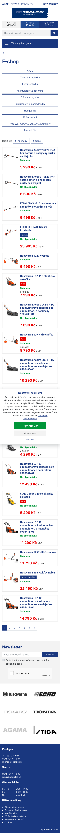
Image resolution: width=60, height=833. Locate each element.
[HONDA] (45, 712)
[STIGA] (45, 730)
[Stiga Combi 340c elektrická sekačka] (11, 499)
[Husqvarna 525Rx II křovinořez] (11, 557)
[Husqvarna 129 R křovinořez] (11, 340)
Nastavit (30, 439)
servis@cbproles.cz (11, 777)
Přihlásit (49, 654)
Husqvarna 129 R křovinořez (36, 334)
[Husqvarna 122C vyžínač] (11, 261)
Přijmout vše (30, 426)
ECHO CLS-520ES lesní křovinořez (33, 228)
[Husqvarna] (15, 694)
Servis (15, 4)
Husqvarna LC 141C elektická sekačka (37, 277)
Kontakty (27, 4)
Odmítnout (30, 433)
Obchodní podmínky (14, 807)
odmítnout (42, 415)
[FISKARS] (15, 712)
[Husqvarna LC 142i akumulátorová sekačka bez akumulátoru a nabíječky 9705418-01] (11, 527)
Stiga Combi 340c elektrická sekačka (36, 495)
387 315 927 (50, 4)
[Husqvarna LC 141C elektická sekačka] (11, 281)
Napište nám (11, 813)
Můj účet (11, 24)
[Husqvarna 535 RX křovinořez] (11, 578)
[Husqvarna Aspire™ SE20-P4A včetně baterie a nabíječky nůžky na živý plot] (11, 182)
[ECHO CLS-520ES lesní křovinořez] (11, 232)
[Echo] (45, 694)
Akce (5, 4)
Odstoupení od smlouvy (16, 810)
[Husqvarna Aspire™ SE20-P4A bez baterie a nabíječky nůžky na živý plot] (11, 155)
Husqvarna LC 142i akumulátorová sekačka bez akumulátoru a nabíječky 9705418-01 (36, 526)
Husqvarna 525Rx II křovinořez (38, 552)
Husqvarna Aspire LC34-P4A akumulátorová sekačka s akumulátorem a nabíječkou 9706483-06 (37, 364)
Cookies (8, 822)
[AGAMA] (15, 730)
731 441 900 (14, 774)
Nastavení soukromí (14, 819)
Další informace (30, 418)
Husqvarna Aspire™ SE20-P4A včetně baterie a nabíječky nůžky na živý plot (37, 180)
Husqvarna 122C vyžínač (34, 255)
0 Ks (30, 24)
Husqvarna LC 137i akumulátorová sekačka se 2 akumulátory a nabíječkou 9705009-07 (37, 468)
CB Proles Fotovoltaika (15, 816)
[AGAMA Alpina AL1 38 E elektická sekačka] (11, 446)
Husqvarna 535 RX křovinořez (37, 572)
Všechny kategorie (21, 43)
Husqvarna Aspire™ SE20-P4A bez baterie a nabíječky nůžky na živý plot (37, 153)
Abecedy (22, 140)
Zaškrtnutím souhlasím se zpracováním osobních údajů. (27, 662)
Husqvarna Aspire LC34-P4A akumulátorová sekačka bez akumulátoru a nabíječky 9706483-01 (37, 309)
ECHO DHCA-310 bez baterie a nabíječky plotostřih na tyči (38, 205)
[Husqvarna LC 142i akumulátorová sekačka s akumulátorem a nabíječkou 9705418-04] (11, 603)
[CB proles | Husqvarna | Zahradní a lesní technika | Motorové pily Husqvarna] (3, 53)
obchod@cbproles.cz (12, 762)
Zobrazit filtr (30, 130)
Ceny (38, 140)
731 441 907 (14, 758)
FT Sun (54, 829)
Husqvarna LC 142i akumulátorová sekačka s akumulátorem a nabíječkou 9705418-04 (36, 602)
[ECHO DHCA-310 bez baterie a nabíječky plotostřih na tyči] (11, 209)
